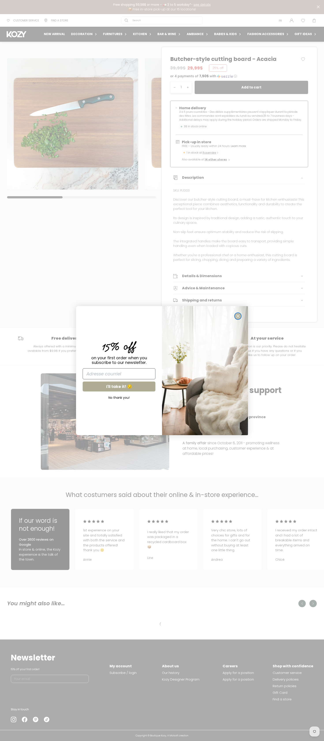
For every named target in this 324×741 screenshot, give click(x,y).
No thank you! (119, 397)
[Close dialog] (238, 316)
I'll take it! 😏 (119, 386)
